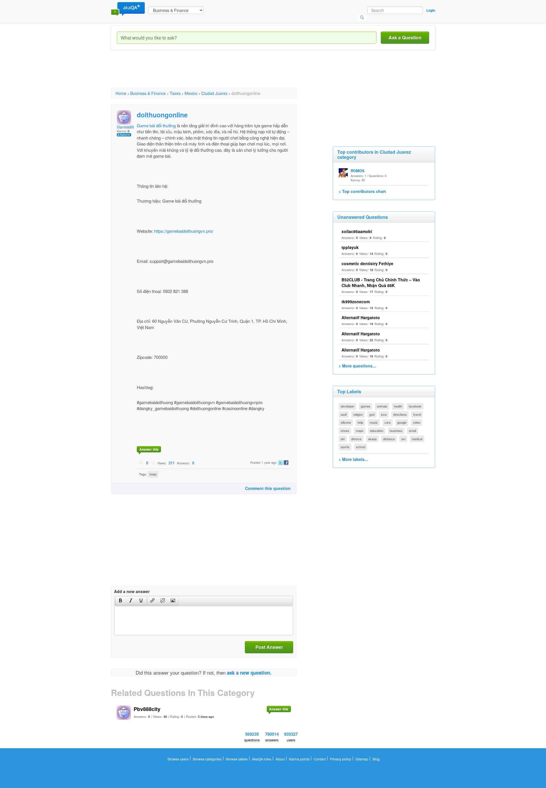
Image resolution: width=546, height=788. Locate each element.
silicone (346, 422)
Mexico (191, 93)
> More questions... (357, 366)
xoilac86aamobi (357, 231)
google (401, 422)
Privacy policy (340, 758)
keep (153, 474)
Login (430, 10)
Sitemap (361, 758)
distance (389, 438)
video (416, 422)
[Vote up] (141, 462)
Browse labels (237, 758)
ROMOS (358, 170)
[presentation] (120, 601)
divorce (356, 438)
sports (345, 446)
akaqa (372, 438)
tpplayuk (350, 247)
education (376, 430)
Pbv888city (147, 709)
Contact (320, 758)
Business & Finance (148, 93)
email (412, 430)
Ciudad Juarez (214, 93)
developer (347, 406)
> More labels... (353, 459)
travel (417, 414)
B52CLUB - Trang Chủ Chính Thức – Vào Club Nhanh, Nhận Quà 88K (381, 282)
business (396, 430)
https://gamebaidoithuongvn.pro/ (183, 231)
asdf (344, 414)
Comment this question (268, 488)
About (280, 758)
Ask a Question (404, 37)
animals (382, 406)
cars (387, 422)
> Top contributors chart (362, 191)
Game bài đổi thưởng (156, 125)
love (384, 414)
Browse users (178, 758)
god (372, 414)
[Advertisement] (214, 74)
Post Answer (269, 647)
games (365, 406)
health (398, 406)
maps (359, 430)
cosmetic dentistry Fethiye (367, 263)
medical (417, 438)
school (360, 446)
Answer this (149, 449)
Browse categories (207, 758)
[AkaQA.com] (128, 8)
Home (120, 93)
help (360, 422)
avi (403, 438)
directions (400, 414)
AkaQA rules (261, 758)
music (374, 422)
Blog (376, 758)
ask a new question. (249, 672)
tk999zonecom (356, 301)
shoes (345, 430)
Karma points (299, 758)
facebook (415, 406)
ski (343, 438)
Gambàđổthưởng (130, 127)
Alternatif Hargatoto (361, 317)
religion (358, 414)
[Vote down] (153, 462)
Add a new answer (132, 591)
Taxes (175, 93)
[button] (120, 601)
